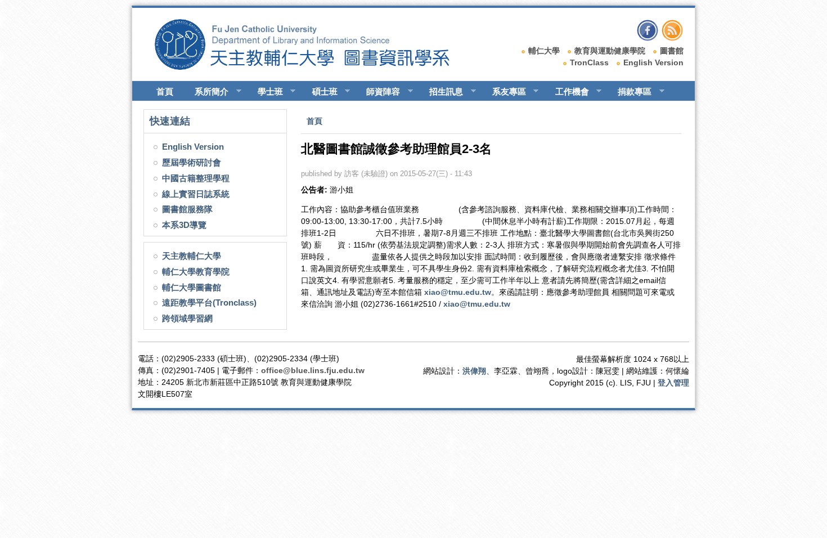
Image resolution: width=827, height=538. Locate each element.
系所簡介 (206, 92)
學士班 (265, 92)
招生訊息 (441, 92)
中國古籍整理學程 (196, 178)
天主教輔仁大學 (191, 256)
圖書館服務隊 (187, 209)
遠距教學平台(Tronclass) (209, 302)
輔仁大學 (544, 50)
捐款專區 (629, 92)
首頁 (164, 91)
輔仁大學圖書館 (191, 287)
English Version (653, 62)
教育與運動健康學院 (609, 50)
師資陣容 (378, 92)
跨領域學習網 (187, 318)
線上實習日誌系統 (196, 194)
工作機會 (567, 92)
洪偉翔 (474, 370)
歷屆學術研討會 (191, 162)
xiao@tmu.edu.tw (457, 292)
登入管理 (673, 382)
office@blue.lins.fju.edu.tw (313, 370)
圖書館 (672, 50)
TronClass (589, 62)
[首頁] (312, 66)
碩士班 (320, 92)
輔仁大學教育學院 (196, 271)
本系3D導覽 (184, 225)
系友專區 (504, 92)
